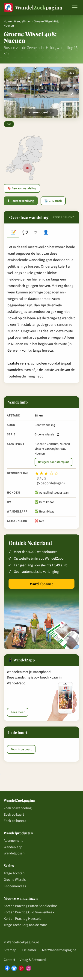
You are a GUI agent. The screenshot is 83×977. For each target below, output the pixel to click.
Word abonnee (41, 584)
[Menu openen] (74, 7)
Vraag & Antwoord (33, 959)
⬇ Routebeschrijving (20, 201)
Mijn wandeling (46, 232)
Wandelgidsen (14, 853)
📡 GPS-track (53, 201)
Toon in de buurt (21, 749)
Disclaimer (28, 950)
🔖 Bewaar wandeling (21, 188)
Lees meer (18, 712)
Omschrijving (13, 232)
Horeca (35, 232)
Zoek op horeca (15, 820)
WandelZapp (13, 847)
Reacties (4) (25, 232)
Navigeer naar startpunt (53, 462)
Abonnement (13, 840)
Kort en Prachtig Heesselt (22, 918)
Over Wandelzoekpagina (58, 950)
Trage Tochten (14, 873)
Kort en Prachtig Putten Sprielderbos (30, 905)
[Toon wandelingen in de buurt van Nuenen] (27, 168)
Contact (9, 959)
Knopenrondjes (15, 886)
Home (8, 21)
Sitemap (10, 950)
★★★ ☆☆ (47, 473)
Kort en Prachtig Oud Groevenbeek (29, 912)
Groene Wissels (44, 434)
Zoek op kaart (14, 814)
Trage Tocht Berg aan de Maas (25, 924)
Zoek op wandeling (18, 808)
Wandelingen (22, 21)
